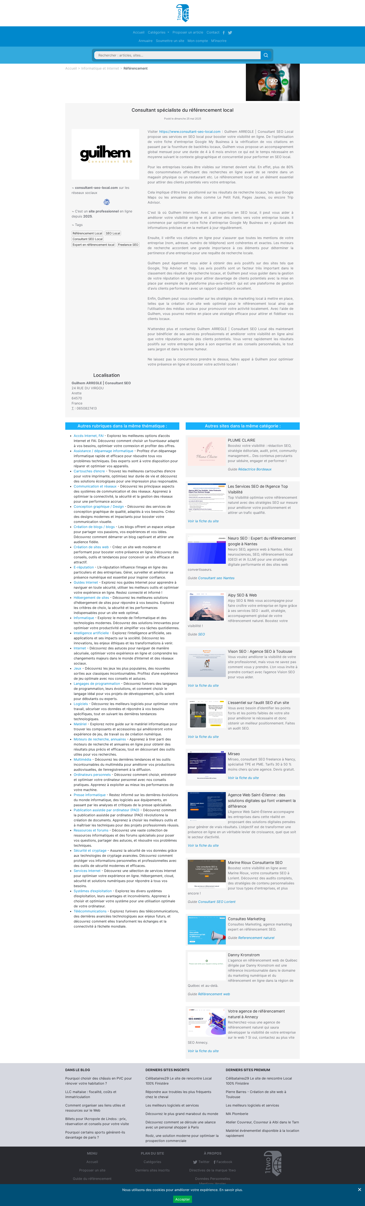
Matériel (80, 724)
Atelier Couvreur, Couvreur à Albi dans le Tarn (262, 1122)
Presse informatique (90, 795)
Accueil (138, 32)
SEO (201, 634)
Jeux (77, 668)
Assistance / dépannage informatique (103, 451)
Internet (80, 648)
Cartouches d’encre (89, 471)
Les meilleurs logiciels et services (172, 1105)
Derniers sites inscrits (152, 1170)
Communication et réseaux (95, 486)
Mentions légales (212, 1184)
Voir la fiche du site (203, 521)
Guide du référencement (92, 1178)
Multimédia (82, 759)
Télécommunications (90, 911)
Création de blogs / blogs (94, 527)
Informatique (84, 618)
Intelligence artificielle (91, 633)
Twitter (203, 1162)
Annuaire (146, 41)
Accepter (182, 1199)
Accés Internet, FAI (89, 436)
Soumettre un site (170, 41)
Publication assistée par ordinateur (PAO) (106, 810)
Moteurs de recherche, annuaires (100, 739)
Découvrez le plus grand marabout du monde (182, 1114)
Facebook (223, 1162)
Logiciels (81, 704)
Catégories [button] (157, 32)
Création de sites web (91, 547)
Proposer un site (92, 1170)
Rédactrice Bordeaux (255, 469)
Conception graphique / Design (99, 506)
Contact (213, 32)
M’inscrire (218, 41)
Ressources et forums (91, 830)
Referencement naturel (256, 938)
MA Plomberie (237, 1114)
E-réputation (84, 567)
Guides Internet (86, 582)
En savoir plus (230, 1190)
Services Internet (87, 871)
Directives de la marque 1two (212, 1170)
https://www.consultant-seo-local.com (190, 131)
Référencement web (214, 994)
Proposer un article (188, 32)
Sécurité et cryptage (90, 850)
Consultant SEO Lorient (217, 902)
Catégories (152, 1162)
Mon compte (198, 41)
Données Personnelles (212, 1178)
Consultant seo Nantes (216, 578)
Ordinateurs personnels (92, 774)
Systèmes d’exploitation (93, 891)
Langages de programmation (97, 683)
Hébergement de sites (91, 597)
